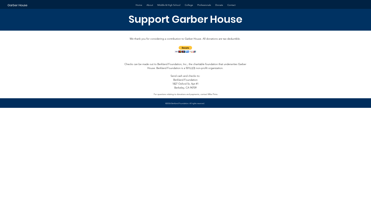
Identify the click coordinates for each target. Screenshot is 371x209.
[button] (185, 49)
